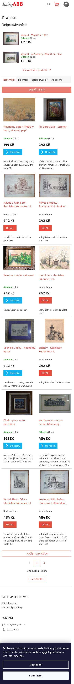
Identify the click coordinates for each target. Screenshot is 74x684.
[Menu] (66, 4)
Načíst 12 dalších (37, 553)
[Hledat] (48, 4)
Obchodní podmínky (12, 607)
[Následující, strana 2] (37, 563)
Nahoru (38, 578)
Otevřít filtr (37, 89)
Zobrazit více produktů (35, 69)
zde (22, 656)
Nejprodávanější (39, 80)
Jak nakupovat (9, 603)
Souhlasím (35, 675)
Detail (10, 227)
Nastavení (35, 665)
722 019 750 (13, 629)
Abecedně (57, 80)
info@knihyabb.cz (16, 624)
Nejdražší (23, 80)
